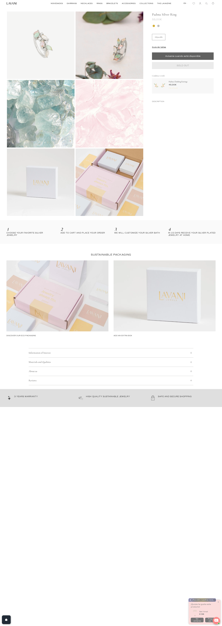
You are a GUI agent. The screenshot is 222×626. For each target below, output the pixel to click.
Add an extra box (123, 336)
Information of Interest (40, 352)
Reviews (32, 380)
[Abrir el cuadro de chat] (216, 620)
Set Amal (203, 602)
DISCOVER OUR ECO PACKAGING (21, 336)
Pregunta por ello (211, 611)
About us (33, 371)
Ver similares (196, 611)
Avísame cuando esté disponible (182, 56)
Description (158, 102)
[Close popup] (217, 592)
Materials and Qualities (40, 361)
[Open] (6, 619)
